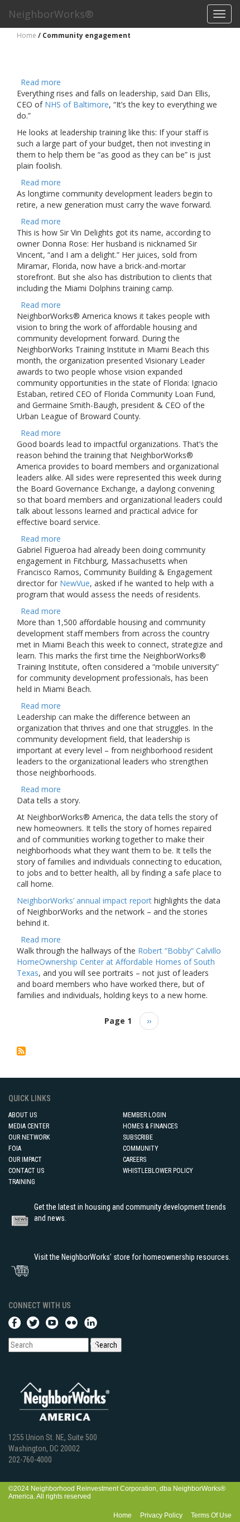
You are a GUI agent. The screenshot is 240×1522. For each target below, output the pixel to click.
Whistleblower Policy (158, 1171)
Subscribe (138, 1137)
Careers (134, 1159)
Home (26, 35)
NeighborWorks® (50, 14)
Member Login (144, 1115)
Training (21, 1182)
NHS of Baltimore (77, 104)
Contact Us (26, 1171)
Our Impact (25, 1159)
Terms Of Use (211, 1515)
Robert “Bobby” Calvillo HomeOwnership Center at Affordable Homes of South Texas (119, 961)
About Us (22, 1115)
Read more (41, 82)
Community (141, 1148)
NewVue (75, 583)
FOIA (14, 1148)
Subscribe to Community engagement (21, 1051)
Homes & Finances (150, 1126)
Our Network (29, 1137)
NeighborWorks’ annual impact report (84, 900)
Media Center (28, 1126)
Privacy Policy (161, 1515)
